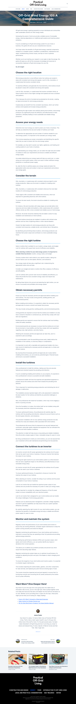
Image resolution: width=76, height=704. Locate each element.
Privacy (34, 696)
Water (58, 693)
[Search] (67, 3)
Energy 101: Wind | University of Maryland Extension (33, 599)
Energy (44, 22)
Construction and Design (18, 690)
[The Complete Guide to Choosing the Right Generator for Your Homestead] (38, 659)
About (31, 696)
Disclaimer (37, 696)
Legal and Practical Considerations (28, 693)
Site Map (44, 696)
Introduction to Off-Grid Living (55, 690)
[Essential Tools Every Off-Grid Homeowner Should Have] (17, 659)
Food (39, 690)
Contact (41, 696)
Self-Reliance (49, 693)
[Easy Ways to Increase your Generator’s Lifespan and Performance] (58, 659)
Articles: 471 (38, 631)
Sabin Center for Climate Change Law (29, 601)
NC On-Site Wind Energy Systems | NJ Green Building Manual (36, 603)
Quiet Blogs (38, 702)
